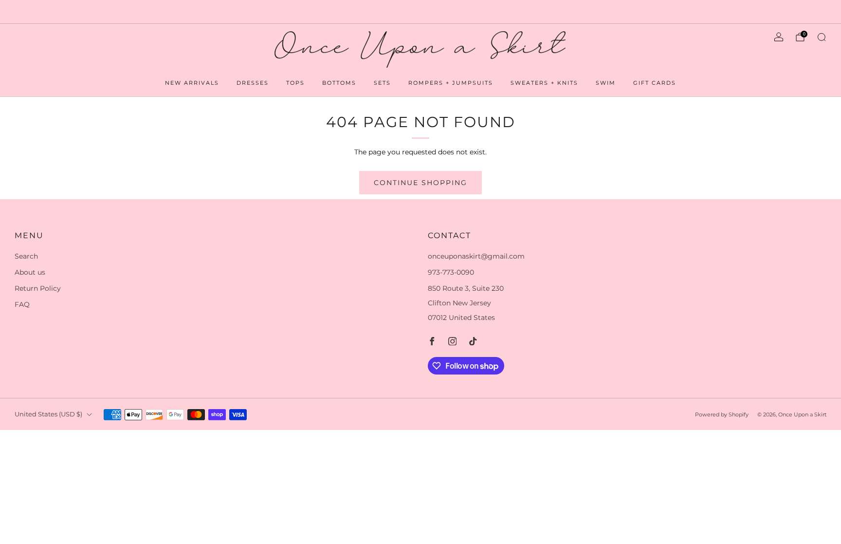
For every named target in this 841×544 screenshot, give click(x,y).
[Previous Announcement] (48, 11)
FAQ (22, 304)
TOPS (295, 82)
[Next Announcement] (792, 11)
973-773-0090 (451, 272)
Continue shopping (420, 182)
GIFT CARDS (654, 82)
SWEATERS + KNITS (544, 82)
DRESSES (253, 82)
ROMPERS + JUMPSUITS (450, 82)
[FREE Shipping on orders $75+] (420, 11)
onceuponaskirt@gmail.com (476, 256)
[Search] (821, 37)
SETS (382, 82)
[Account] (779, 37)
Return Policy (38, 288)
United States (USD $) (48, 414)
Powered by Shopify (722, 414)
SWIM (606, 82)
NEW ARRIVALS (192, 82)
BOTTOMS (339, 82)
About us (30, 272)
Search (26, 256)
